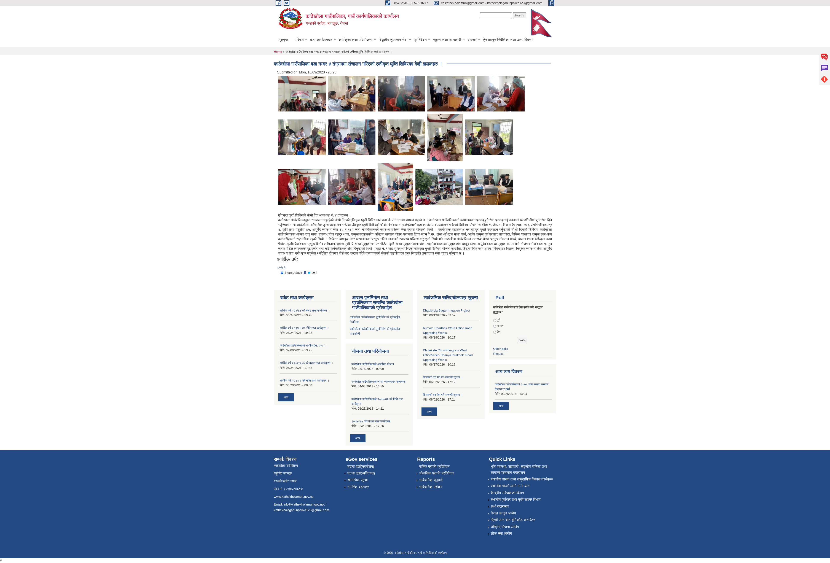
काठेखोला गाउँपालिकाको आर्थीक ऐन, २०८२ (303, 345)
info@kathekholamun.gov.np (304, 504)
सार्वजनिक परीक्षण (430, 487)
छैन (499, 331)
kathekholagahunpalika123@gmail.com (301, 510)
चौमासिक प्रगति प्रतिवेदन (436, 473)
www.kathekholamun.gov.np (293, 496)
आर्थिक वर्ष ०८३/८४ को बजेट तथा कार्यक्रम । (305, 310)
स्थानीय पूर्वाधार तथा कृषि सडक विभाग (516, 500)
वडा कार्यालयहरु (321, 40)
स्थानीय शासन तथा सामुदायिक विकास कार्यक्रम (522, 479)
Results (498, 353)
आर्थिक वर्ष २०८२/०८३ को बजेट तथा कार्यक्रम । (306, 363)
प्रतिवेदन (420, 40)
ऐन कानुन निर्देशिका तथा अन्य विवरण (508, 40)
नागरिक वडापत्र (358, 487)
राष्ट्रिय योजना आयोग (505, 527)
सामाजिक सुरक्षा (357, 480)
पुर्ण (498, 319)
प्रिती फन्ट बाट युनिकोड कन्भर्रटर (513, 520)
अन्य (286, 397)
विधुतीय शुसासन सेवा (393, 40)
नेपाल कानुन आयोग (503, 513)
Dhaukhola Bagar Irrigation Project (446, 310)
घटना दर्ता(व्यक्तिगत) (361, 473)
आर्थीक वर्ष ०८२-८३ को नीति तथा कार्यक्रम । (304, 380)
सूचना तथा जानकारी (447, 40)
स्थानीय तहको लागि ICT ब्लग (510, 486)
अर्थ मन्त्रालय (500, 506)
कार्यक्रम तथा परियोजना (355, 40)
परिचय (299, 40)
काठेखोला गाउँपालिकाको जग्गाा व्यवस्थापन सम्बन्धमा (378, 381)
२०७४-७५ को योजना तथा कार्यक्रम (370, 421)
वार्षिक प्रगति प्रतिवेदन (434, 466)
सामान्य (500, 325)
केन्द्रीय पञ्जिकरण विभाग (507, 493)
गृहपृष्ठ (283, 40)
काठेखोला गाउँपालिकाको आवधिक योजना (372, 364)
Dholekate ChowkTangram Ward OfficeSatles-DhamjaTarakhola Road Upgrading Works (448, 354)
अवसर (472, 40)
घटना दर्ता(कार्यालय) (360, 466)
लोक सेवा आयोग (501, 533)
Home (278, 51)
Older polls (500, 348)
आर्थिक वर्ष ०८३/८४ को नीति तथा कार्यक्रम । (304, 328)
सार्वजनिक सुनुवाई (430, 480)
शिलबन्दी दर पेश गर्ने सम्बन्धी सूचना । (443, 377)
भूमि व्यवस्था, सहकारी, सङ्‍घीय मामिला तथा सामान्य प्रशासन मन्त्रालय (519, 469)
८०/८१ (281, 267)
